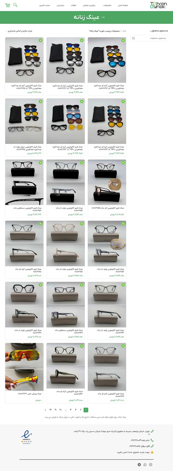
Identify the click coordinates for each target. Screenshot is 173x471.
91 (55, 410)
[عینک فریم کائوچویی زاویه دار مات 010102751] (65, 243)
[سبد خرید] (8, 5)
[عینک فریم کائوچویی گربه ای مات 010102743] (65, 366)
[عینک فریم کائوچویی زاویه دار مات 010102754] (65, 182)
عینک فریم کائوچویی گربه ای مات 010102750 (28, 270)
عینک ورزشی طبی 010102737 (29, 393)
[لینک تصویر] (26, 437)
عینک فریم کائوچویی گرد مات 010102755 (108, 208)
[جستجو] (16, 5)
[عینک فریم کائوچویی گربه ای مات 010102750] (24, 243)
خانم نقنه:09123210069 (140, 440)
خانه (124, 31)
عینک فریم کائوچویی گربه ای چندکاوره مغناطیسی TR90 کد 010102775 (26, 87)
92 (50, 410)
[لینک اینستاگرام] (150, 465)
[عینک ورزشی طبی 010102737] (24, 367)
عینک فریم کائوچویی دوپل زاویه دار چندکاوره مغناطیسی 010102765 (27, 148)
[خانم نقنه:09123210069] (152, 440)
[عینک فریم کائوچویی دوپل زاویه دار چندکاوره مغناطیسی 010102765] (24, 121)
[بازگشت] (102, 17)
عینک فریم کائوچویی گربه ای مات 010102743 (69, 393)
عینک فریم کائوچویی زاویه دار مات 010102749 (110, 332)
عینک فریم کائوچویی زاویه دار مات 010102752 (110, 270)
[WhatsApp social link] (145, 465)
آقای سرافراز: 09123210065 (139, 446)
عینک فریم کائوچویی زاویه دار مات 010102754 (69, 209)
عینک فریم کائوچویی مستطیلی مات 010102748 (69, 332)
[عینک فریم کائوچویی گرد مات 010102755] (107, 182)
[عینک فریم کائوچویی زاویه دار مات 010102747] (24, 304)
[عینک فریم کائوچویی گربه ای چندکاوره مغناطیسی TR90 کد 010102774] (107, 121)
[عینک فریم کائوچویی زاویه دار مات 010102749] (107, 304)
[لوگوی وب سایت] (158, 5)
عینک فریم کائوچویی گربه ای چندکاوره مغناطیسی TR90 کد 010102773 (68, 148)
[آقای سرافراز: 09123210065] (152, 446)
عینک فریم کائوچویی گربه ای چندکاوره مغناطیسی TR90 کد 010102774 (109, 148)
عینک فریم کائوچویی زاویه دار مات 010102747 (27, 332)
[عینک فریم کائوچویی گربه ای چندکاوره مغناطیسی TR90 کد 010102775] (24, 60)
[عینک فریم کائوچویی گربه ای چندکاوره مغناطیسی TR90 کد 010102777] (65, 60)
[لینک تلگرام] (139, 465)
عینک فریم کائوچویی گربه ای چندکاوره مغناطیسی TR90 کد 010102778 (109, 87)
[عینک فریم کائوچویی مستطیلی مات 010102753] (24, 182)
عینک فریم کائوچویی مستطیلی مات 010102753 (27, 209)
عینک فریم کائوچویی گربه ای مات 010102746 (111, 395)
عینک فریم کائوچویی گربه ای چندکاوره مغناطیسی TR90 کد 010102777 (68, 87)
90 (60, 410)
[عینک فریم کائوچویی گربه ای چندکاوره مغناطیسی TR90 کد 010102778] (107, 60)
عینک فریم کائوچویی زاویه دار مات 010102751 (69, 270)
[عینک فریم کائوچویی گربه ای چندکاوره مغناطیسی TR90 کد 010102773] (65, 121)
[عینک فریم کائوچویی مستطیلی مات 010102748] (65, 304)
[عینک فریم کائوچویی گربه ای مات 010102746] (107, 367)
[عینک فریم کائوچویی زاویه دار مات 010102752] (107, 243)
